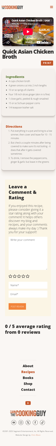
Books (28, 377)
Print (47, 63)
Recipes (28, 371)
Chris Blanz (35, 435)
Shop (28, 383)
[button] (51, 7)
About (28, 365)
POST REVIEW (17, 306)
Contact (28, 389)
